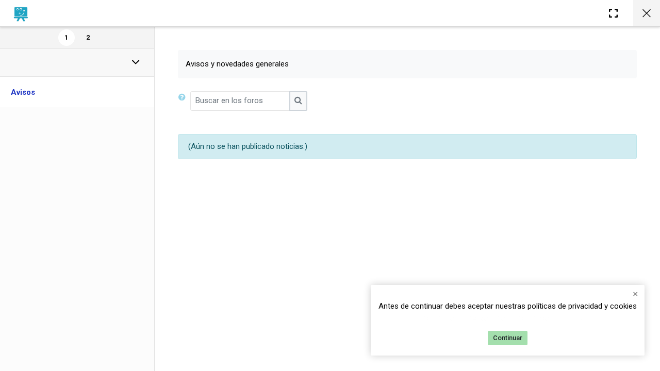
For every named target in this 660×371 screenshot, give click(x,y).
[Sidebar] (613, 13)
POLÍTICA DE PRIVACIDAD (466, 319)
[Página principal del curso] (646, 13)
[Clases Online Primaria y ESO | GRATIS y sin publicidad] (20, 13)
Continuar (507, 338)
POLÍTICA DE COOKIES (555, 319)
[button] (184, 101)
